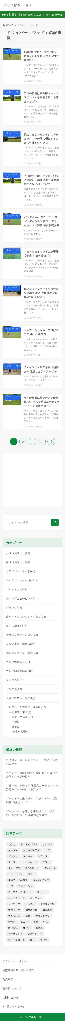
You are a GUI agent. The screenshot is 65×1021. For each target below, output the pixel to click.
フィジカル (15, 680)
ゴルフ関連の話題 (19, 671)
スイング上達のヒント (23, 598)
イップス (13, 850)
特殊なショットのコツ (22, 634)
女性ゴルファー (18, 553)
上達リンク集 (47, 904)
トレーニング (15, 874)
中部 (16, 721)
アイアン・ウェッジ (21, 580)
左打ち (11, 922)
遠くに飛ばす (16, 625)
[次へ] (51, 441)
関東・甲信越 (22, 717)
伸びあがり (31, 910)
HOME (9, 25)
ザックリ (13, 856)
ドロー (31, 874)
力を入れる (14, 916)
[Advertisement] (32, 479)
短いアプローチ (16, 940)
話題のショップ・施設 (22, 652)
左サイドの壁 (43, 916)
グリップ (14, 607)
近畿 (16, 726)
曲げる (26, 928)
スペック (27, 856)
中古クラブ (14, 910)
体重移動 (47, 910)
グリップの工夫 (31, 850)
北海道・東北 (21, 712)
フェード (42, 892)
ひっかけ (47, 844)
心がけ (24, 922)
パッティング (16, 589)
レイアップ (14, 904)
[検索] (55, 522)
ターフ (11, 862)
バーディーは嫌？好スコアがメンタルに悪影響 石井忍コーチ (31, 800)
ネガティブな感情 (17, 880)
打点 (45, 922)
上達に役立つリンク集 (21, 698)
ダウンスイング (29, 862)
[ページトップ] (57, 1013)
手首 (35, 922)
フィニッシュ (25, 886)
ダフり (46, 862)
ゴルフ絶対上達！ (17, 5)
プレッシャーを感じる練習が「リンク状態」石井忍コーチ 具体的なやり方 (30, 813)
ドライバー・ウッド (20, 571)
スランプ (42, 856)
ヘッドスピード (16, 898)
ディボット (50, 868)
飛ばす (43, 940)
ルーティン (36, 898)
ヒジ (10, 886)
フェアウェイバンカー (20, 892)
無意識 (39, 928)
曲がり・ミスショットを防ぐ (26, 616)
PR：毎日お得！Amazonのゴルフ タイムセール (32, 14)
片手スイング (15, 934)
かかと (11, 844)
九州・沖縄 (20, 731)
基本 (27, 916)
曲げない (13, 928)
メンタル (14, 689)
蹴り (32, 940)
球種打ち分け (35, 934)
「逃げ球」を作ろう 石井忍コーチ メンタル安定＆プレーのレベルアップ (32, 787)
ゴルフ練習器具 (18, 662)
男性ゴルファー (18, 562)
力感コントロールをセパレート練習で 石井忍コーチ (32, 761)
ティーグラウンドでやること (23, 868)
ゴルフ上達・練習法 (20, 643)
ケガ (47, 850)
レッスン (30, 904)
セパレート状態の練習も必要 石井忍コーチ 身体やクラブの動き (32, 774)
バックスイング (40, 880)
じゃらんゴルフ (29, 844)
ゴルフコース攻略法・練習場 (26, 707)
